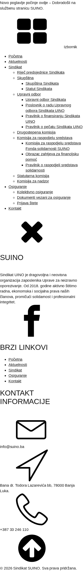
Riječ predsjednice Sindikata (40, 72)
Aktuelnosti (18, 61)
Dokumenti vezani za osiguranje (44, 197)
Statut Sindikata (39, 88)
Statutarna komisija (33, 176)
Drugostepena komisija (36, 132)
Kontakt (15, 208)
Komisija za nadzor (33, 181)
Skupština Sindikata (42, 83)
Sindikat (15, 67)
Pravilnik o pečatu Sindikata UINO (54, 126)
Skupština (25, 78)
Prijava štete (27, 203)
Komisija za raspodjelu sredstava (44, 138)
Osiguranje (18, 186)
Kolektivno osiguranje (35, 192)
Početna (15, 56)
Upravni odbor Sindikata (46, 99)
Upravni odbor (29, 94)
